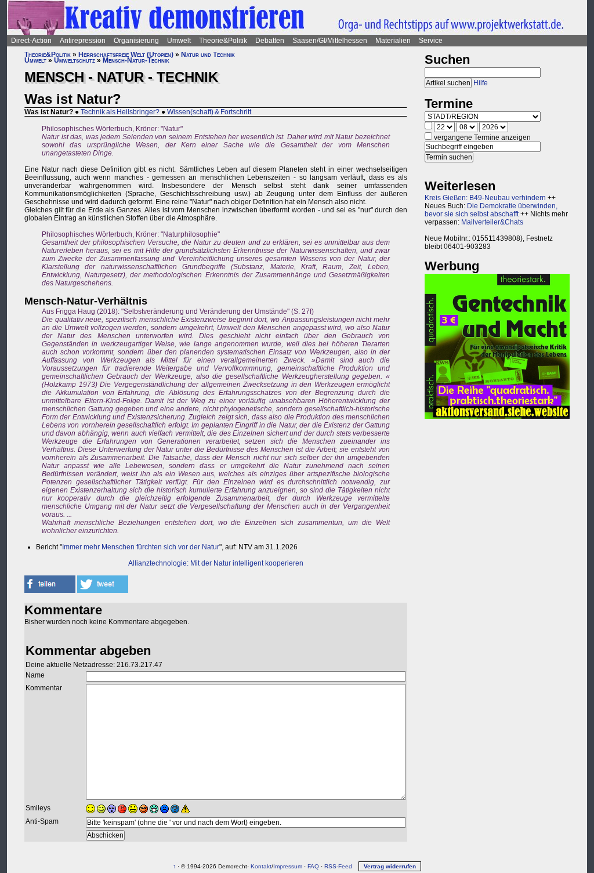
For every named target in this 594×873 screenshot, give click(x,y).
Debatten (269, 41)
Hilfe (480, 83)
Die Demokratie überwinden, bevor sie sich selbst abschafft (491, 210)
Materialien (393, 41)
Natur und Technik (208, 54)
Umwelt (179, 41)
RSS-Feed (338, 866)
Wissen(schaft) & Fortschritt (209, 112)
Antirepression (83, 41)
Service (431, 41)
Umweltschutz (74, 60)
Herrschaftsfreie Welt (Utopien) (125, 54)
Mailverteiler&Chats (492, 222)
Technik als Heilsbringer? (120, 112)
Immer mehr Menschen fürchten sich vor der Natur (140, 547)
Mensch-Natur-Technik (136, 60)
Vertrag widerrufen (390, 866)
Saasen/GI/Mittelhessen (329, 41)
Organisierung (136, 41)
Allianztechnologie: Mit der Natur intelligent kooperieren (215, 563)
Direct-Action (31, 41)
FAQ (313, 866)
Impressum (287, 866)
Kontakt (261, 866)
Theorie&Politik (223, 41)
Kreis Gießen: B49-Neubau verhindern (485, 198)
